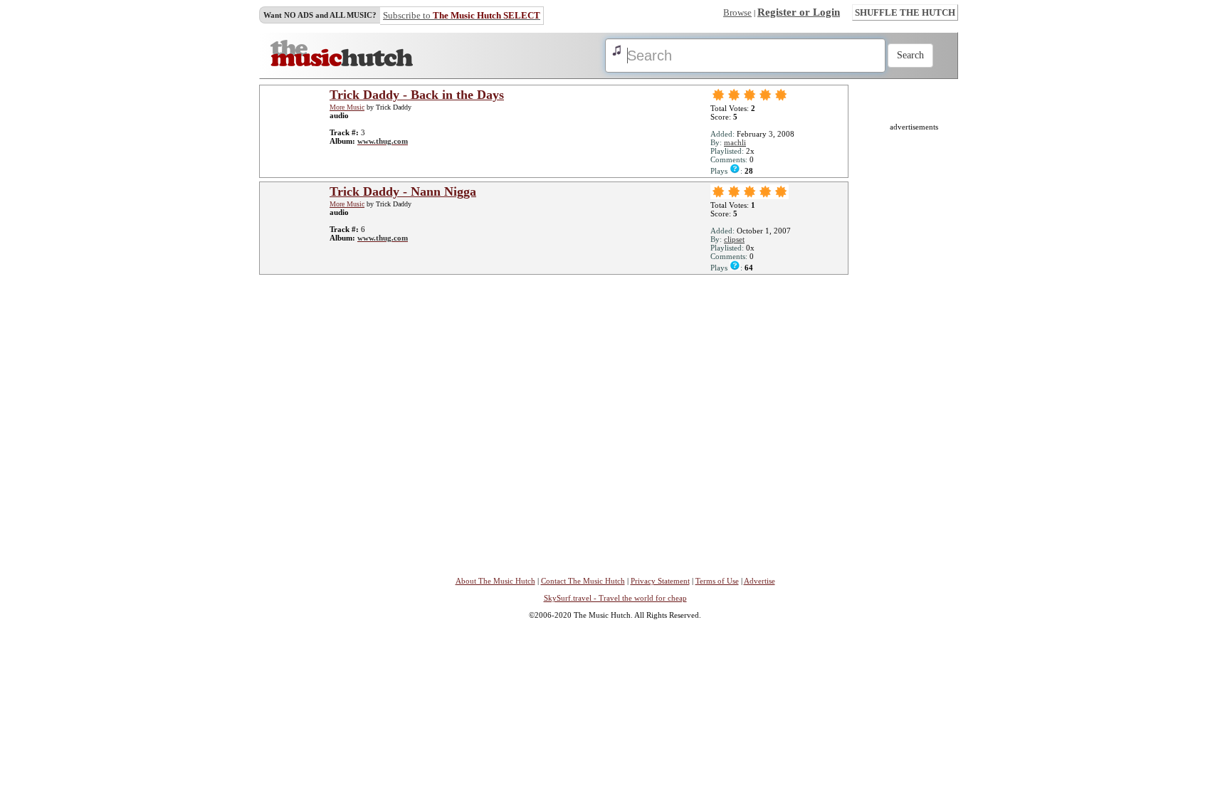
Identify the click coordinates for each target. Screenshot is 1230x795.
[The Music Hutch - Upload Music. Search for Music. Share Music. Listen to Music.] (341, 63)
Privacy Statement (660, 580)
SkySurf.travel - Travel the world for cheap (615, 598)
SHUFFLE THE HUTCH (905, 12)
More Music (347, 107)
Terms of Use (717, 580)
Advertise (759, 580)
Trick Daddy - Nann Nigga (403, 191)
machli (735, 142)
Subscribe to (461, 15)
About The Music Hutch (495, 580)
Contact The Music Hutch (583, 580)
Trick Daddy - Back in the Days (417, 95)
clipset (734, 239)
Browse (737, 12)
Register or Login (798, 12)
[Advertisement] (914, 344)
